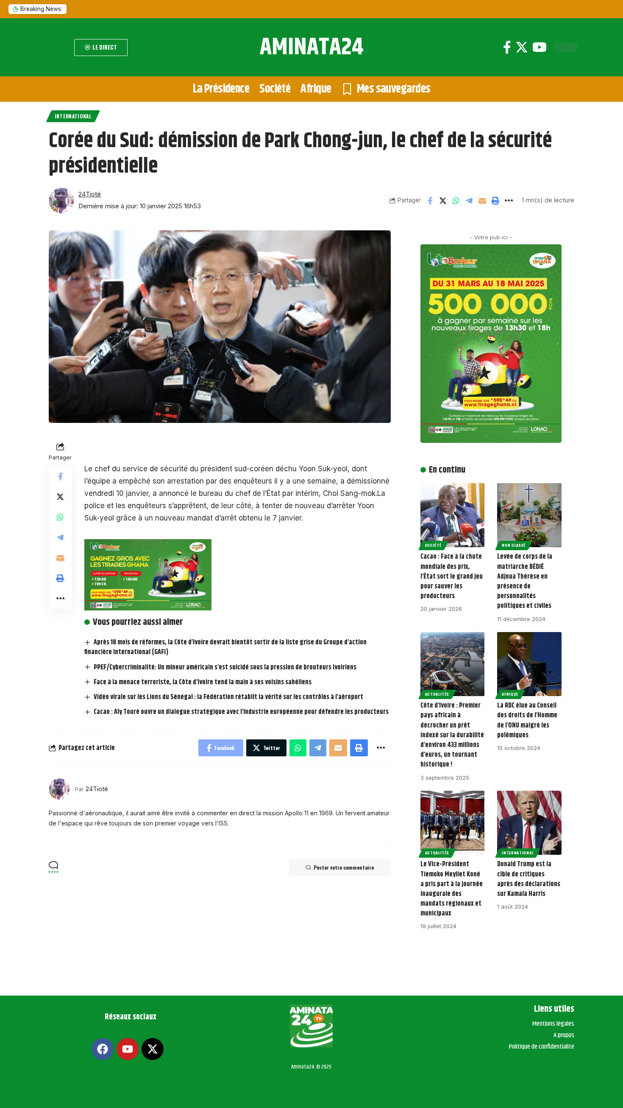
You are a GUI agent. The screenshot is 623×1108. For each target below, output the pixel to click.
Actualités (437, 694)
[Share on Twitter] (443, 200)
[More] (509, 200)
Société (433, 545)
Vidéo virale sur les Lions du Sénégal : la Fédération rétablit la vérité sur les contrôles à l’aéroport (228, 697)
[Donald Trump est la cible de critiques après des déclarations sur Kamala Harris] (529, 823)
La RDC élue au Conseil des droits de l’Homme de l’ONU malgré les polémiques (527, 720)
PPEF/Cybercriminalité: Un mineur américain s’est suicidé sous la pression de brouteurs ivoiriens (225, 667)
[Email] (482, 200)
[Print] (495, 200)
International (73, 116)
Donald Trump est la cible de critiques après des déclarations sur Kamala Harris (528, 879)
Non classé (514, 545)
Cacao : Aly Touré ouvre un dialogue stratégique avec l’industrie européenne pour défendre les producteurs (241, 712)
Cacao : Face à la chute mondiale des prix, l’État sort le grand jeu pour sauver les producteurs (451, 576)
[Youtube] (539, 47)
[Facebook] (507, 47)
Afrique (510, 694)
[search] (59, 47)
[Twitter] (521, 47)
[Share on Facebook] (430, 200)
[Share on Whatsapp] (456, 200)
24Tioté (89, 194)
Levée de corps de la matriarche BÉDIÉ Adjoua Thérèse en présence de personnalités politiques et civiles (524, 581)
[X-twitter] (153, 1049)
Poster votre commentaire (344, 867)
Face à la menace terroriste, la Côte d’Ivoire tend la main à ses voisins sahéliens (203, 682)
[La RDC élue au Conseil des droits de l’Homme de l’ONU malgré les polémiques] (529, 664)
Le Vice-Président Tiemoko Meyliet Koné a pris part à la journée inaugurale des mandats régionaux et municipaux (451, 889)
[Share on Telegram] (469, 200)
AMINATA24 (312, 47)
